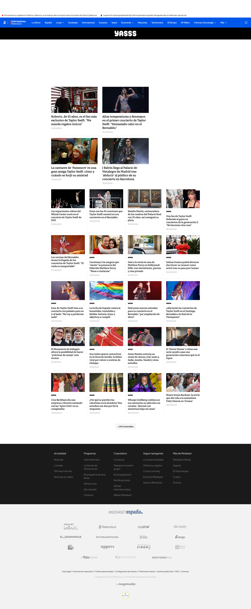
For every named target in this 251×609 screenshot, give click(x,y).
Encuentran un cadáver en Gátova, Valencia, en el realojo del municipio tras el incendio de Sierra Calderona (50, 15)
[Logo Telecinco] (107, 526)
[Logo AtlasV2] (89, 557)
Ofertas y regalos (152, 465)
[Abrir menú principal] (246, 22)
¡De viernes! (90, 489)
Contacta (119, 459)
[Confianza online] (125, 598)
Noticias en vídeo (63, 476)
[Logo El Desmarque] (70, 537)
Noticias (58, 459)
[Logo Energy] (180, 537)
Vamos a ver (90, 483)
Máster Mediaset (123, 495)
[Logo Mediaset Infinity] (71, 526)
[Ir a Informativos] (18, 22)
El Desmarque (180, 471)
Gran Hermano (92, 459)
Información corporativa (83, 571)
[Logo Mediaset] (125, 513)
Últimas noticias (63, 471)
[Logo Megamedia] (127, 584)
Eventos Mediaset (153, 476)
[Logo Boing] (144, 537)
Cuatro (177, 476)
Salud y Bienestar (152, 482)
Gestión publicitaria (165, 571)
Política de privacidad (104, 571)
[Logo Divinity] (180, 526)
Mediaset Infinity (182, 459)
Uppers (177, 465)
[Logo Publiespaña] (125, 557)
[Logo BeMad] (71, 547)
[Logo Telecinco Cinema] (143, 547)
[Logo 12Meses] (180, 547)
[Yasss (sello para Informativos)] (183, 211)
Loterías (58, 465)
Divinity (177, 482)
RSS (177, 571)
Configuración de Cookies (126, 571)
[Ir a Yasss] (125, 33)
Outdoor (89, 495)
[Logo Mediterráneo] (162, 557)
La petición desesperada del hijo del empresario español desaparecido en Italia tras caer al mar (145, 15)
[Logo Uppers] (107, 547)
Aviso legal (66, 571)
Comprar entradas (153, 459)
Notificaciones (122, 480)
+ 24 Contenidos (125, 426)
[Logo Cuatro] (144, 526)
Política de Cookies (147, 571)
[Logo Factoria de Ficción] (107, 537)
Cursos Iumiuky (151, 471)
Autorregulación (122, 474)
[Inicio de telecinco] (4, 22)
